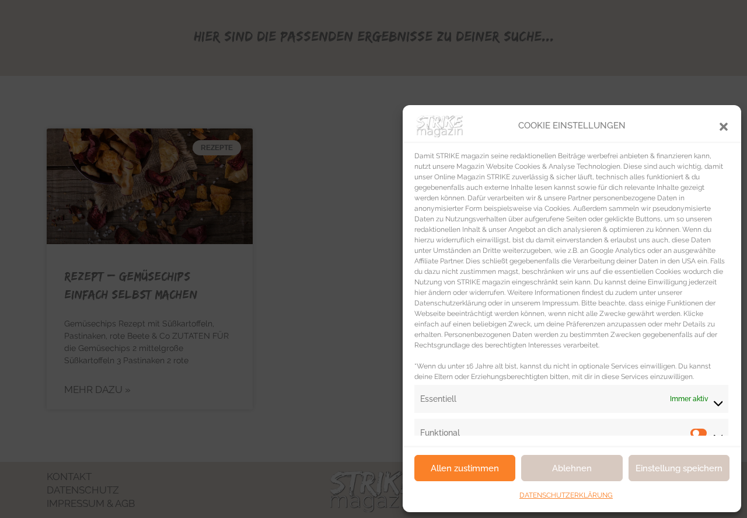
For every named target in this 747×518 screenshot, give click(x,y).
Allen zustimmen (465, 468)
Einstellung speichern (679, 468)
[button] (723, 125)
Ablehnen (572, 468)
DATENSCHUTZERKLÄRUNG (566, 495)
